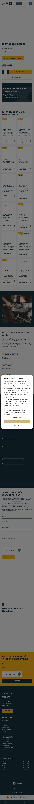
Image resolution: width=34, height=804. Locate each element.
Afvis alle (17, 425)
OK (17, 421)
